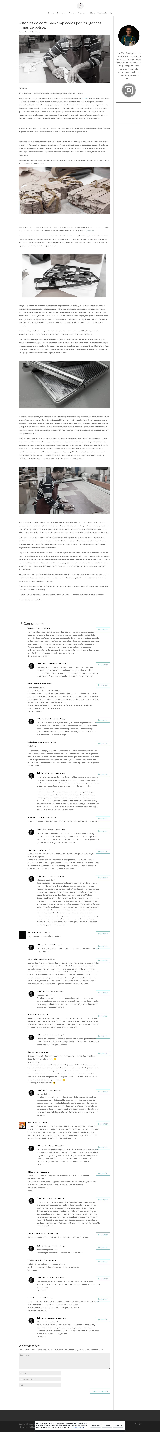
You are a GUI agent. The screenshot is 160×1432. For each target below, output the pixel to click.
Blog (92, 13)
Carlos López (25, 32)
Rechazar (107, 1425)
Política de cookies (78, 1427)
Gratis (72, 13)
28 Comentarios (35, 32)
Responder (103, 629)
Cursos (82, 13)
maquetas (90, 231)
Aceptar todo (95, 1425)
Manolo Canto (33, 817)
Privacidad (23, 1427)
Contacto (102, 13)
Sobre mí (62, 13)
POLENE (84, 98)
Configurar (118, 1425)
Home (51, 13)
